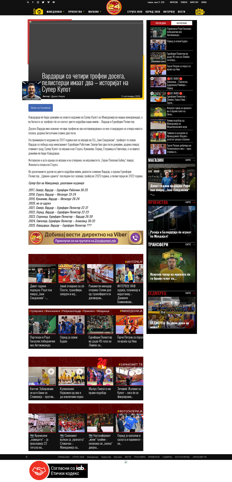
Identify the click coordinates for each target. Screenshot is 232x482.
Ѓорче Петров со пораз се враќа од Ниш (130, 339)
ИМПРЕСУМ (174, 2)
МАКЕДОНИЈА (132, 311)
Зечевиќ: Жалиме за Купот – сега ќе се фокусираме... (129, 392)
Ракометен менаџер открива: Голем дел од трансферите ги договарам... (100, 291)
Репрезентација (71, 311)
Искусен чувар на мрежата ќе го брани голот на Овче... (179, 111)
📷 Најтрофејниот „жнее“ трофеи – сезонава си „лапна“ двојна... (100, 441)
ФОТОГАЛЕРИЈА (131, 411)
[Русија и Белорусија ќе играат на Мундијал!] (171, 221)
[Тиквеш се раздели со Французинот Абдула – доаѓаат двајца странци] (158, 136)
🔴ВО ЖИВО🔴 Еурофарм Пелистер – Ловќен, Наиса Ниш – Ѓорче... (177, 98)
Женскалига (52, 311)
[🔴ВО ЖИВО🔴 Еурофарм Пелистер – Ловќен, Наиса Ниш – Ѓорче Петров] (158, 97)
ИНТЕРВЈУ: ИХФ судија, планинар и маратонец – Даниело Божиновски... (128, 293)
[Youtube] (53, 2)
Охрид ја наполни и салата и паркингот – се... (130, 439)
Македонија (54, 11)
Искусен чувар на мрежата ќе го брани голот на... (170, 276)
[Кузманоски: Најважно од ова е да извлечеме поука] (71, 376)
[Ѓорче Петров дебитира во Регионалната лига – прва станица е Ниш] (158, 149)
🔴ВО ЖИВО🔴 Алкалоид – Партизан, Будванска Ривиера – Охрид (177, 83)
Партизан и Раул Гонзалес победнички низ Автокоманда (42, 341)
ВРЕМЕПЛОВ (154, 457)
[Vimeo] (48, 2)
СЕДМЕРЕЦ (167, 457)
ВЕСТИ (181, 11)
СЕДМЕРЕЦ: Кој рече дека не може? (169, 324)
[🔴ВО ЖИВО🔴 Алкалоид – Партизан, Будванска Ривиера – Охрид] (158, 82)
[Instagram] (38, 2)
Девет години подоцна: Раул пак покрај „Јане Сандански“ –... (41, 291)
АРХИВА (203, 2)
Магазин (93, 11)
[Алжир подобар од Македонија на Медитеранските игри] (158, 124)
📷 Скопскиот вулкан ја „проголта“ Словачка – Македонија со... (72, 441)
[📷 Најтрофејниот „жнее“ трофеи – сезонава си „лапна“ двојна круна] (100, 423)
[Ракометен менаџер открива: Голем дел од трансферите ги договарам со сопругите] (100, 273)
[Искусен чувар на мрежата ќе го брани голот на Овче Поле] (158, 111)
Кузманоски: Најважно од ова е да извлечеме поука (71, 392)
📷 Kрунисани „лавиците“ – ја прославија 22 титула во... (39, 441)
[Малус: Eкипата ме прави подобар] (100, 376)
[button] (28, 2)
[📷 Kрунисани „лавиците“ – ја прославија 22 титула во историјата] (42, 423)
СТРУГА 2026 (134, 11)
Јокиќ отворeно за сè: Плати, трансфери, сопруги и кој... (72, 289)
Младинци (103, 311)
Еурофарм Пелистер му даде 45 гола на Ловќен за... (100, 341)
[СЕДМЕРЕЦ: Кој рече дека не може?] (171, 313)
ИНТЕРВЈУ (169, 11)
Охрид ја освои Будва (68, 339)
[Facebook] (32, 2)
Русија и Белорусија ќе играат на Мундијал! (170, 234)
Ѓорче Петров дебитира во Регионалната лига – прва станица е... (179, 148)
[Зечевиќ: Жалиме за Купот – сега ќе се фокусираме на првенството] (129, 376)
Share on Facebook (41, 108)
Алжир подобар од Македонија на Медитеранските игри (177, 123)
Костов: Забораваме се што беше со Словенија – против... (42, 392)
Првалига (89, 311)
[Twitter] (43, 2)
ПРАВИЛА (184, 2)
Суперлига (37, 311)
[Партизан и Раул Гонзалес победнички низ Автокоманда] (42, 324)
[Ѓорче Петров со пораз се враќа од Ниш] (129, 325)
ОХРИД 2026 (153, 11)
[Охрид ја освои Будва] (71, 325)
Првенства (75, 11)
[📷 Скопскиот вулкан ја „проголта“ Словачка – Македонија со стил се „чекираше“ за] (71, 423)
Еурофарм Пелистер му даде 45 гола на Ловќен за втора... (178, 57)
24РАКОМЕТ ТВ (132, 364)
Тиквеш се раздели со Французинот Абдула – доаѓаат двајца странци (178, 136)
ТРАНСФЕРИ (139, 457)
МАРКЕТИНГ (194, 2)
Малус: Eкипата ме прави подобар (100, 390)
